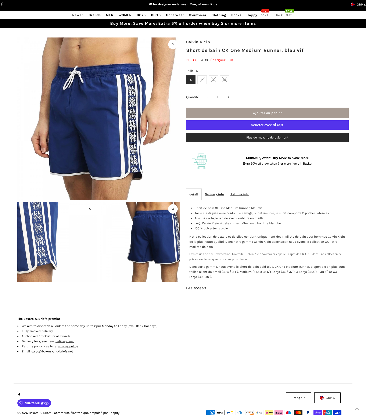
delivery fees (64, 341)
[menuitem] (78, 15)
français (299, 398)
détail (193, 194)
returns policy (68, 346)
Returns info (239, 194)
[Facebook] (1, 4)
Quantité (192, 97)
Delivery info (214, 194)
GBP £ (361, 4)
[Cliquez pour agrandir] (173, 44)
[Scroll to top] (357, 409)
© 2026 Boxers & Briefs (34, 413)
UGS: (189, 288)
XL (224, 80)
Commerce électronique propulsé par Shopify (86, 413)
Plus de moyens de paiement (267, 137)
